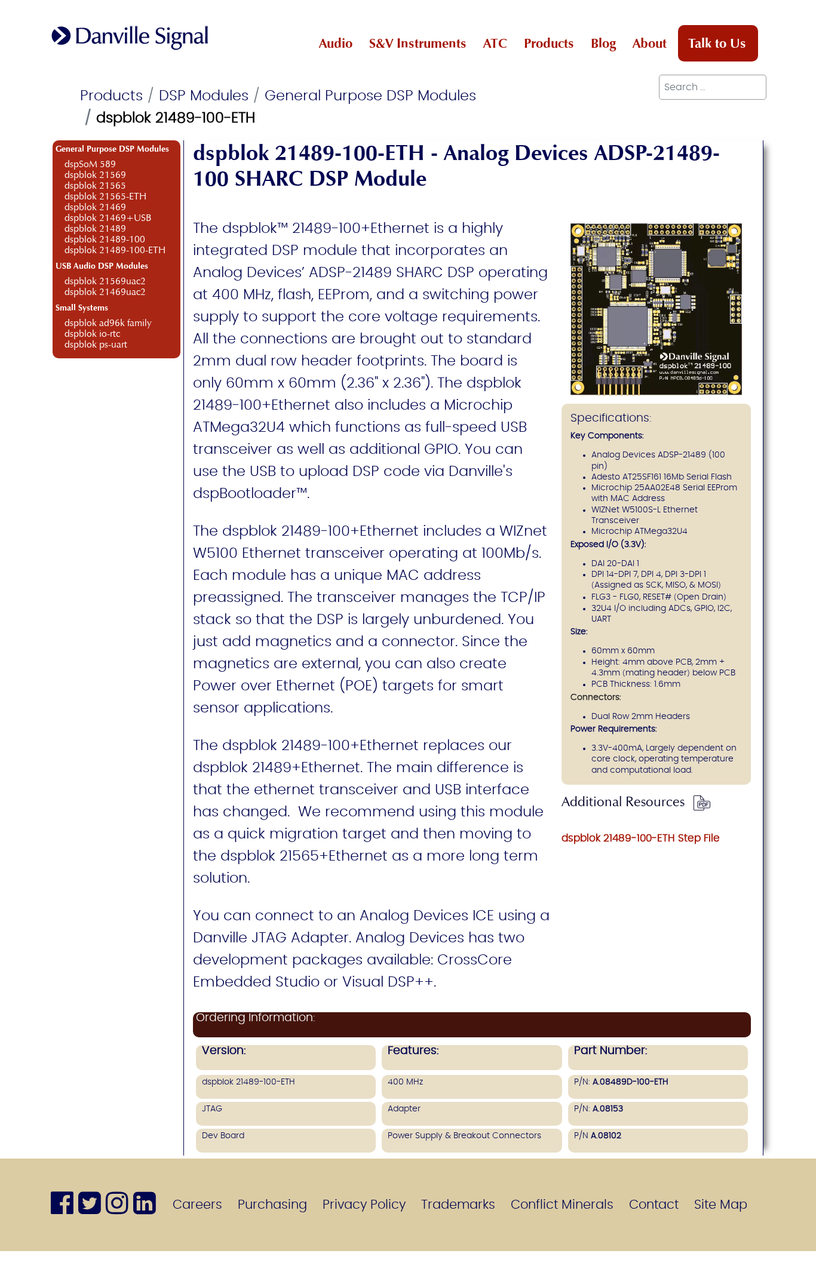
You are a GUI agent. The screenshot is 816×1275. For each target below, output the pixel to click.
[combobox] (712, 87)
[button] (801, 1260)
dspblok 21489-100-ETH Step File (641, 838)
